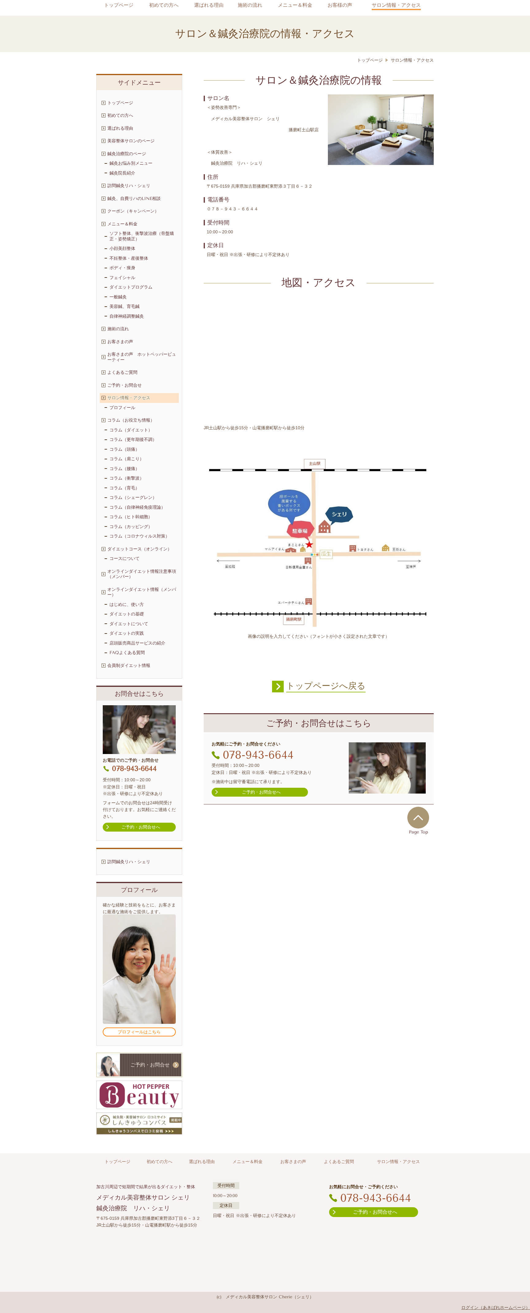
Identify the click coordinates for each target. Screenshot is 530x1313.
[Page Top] (418, 817)
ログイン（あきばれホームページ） (495, 1307)
